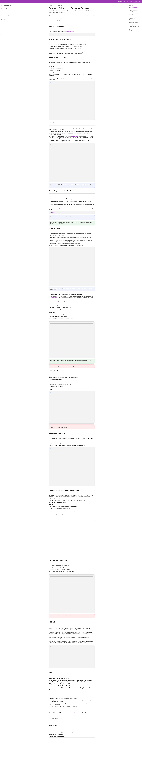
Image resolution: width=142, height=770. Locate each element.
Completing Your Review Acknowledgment (133, 25)
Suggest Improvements (53, 297)
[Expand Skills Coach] (13, 32)
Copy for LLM (90, 15)
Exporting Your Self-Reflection (134, 26)
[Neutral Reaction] (52, 721)
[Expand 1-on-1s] (13, 28)
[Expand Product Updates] (13, 36)
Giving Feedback (131, 14)
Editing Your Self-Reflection (133, 22)
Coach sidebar (74, 136)
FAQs (129, 29)
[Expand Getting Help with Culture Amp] (13, 9)
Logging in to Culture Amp (133, 7)
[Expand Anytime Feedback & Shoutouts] (13, 23)
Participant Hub (57, 5)
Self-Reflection (131, 11)
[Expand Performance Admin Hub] (13, 20)
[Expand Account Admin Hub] (13, 12)
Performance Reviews (65, 5)
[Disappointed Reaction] (50, 721)
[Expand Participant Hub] (13, 16)
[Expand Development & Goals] (13, 26)
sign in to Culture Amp (69, 31)
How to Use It (131, 19)
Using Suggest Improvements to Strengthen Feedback (134, 16)
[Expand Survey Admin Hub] (13, 14)
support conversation (72, 712)
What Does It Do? (132, 18)
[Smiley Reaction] (55, 721)
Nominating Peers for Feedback (134, 13)
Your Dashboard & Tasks (133, 10)
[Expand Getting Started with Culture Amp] (13, 5)
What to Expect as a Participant (134, 8)
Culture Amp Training (121, 1)
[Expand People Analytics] (13, 34)
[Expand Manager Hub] (13, 18)
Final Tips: (130, 30)
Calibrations (131, 27)
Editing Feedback (131, 21)
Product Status (129, 1)
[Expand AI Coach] (13, 30)
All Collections (51, 5)
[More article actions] (94, 15)
